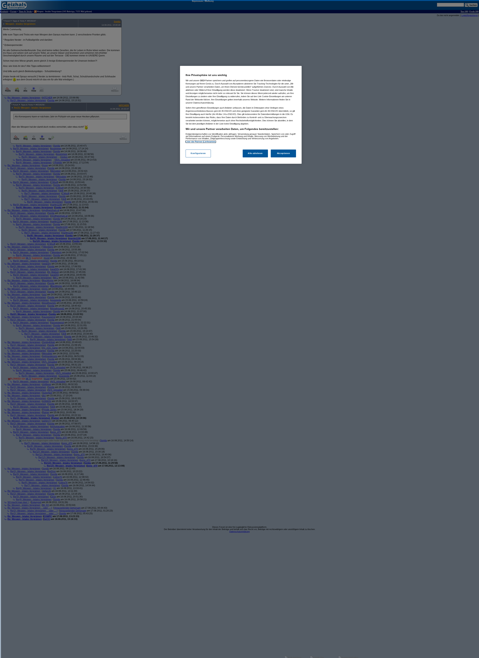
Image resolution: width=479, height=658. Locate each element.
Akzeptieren (283, 153)
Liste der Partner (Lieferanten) (201, 142)
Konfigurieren (198, 153)
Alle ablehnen (255, 153)
